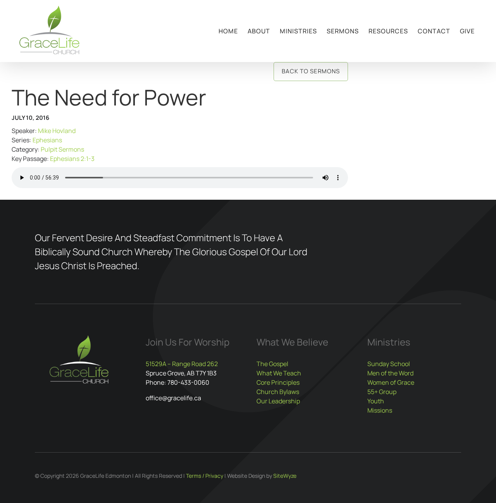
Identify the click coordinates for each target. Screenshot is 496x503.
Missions (379, 410)
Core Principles (278, 382)
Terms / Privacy (204, 475)
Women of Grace (390, 382)
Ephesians (47, 140)
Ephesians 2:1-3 (72, 158)
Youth (375, 401)
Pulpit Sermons (62, 149)
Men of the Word (390, 373)
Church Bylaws (278, 391)
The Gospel (272, 364)
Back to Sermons (311, 71)
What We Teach (279, 373)
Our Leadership (278, 401)
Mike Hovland (57, 130)
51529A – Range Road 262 (182, 364)
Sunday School (388, 364)
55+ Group (381, 391)
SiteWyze (284, 475)
